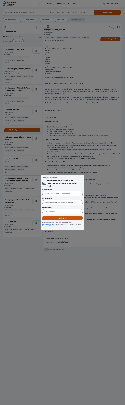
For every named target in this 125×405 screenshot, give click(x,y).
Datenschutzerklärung (48, 224)
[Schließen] (81, 178)
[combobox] (62, 194)
